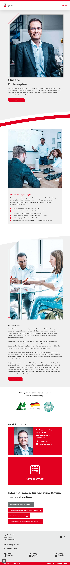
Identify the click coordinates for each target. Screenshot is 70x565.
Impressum (59, 563)
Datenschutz (50, 563)
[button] (4, 561)
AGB (65, 563)
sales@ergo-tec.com (46, 444)
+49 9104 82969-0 (45, 442)
